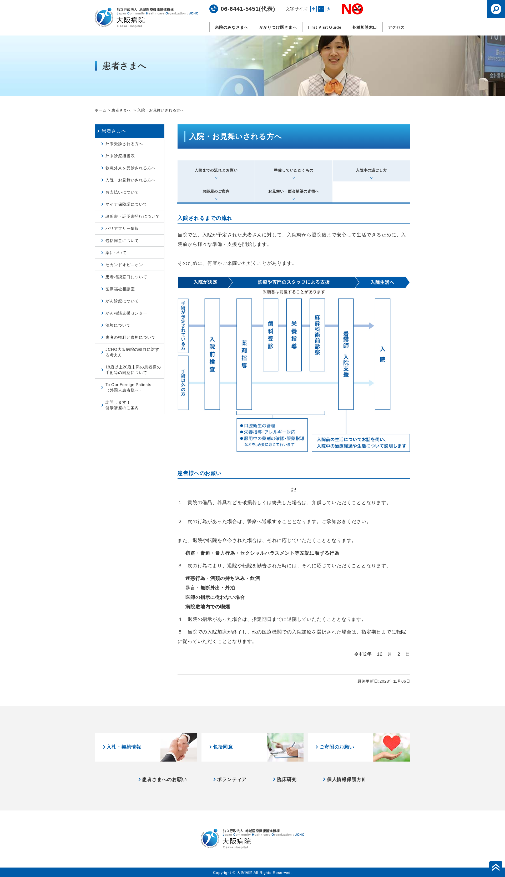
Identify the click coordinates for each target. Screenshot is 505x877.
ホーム (101, 110)
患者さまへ (122, 110)
